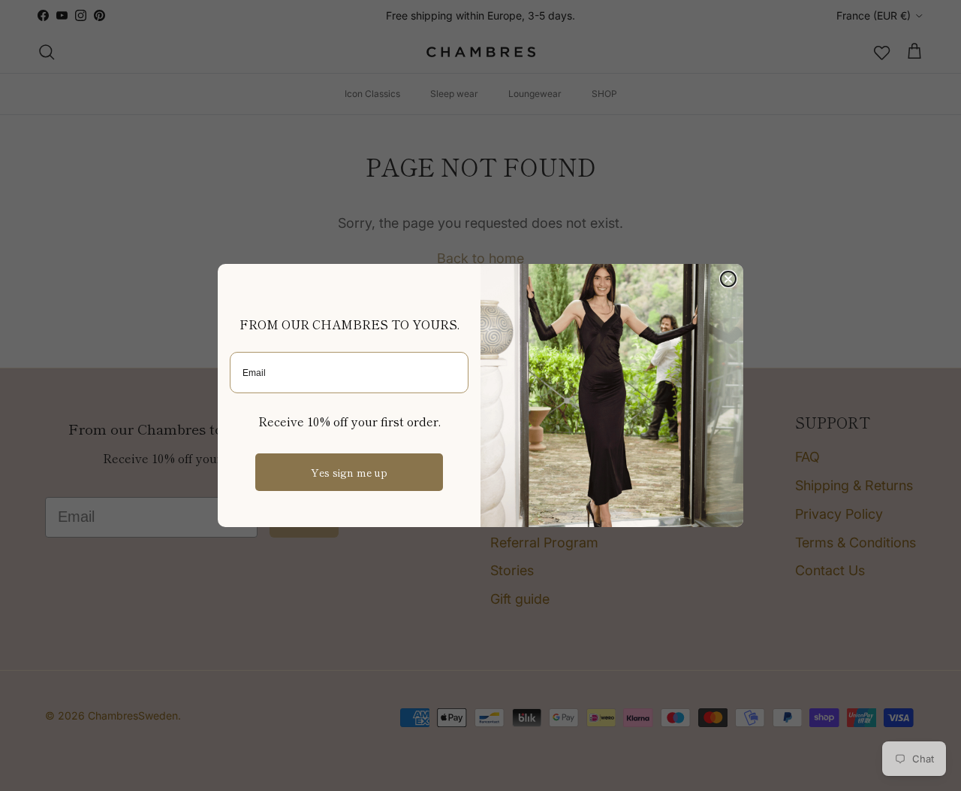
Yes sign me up (349, 472)
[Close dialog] (728, 278)
